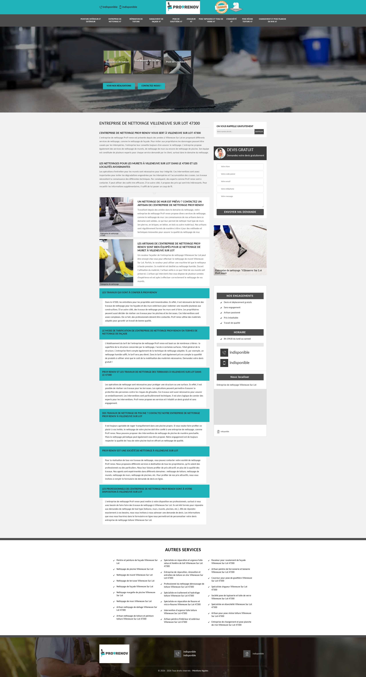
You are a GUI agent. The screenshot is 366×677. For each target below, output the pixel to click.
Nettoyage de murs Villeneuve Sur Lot (134, 601)
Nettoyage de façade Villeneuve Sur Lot (135, 587)
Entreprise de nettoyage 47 (115, 20)
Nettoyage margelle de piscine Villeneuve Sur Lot (136, 594)
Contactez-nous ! (151, 86)
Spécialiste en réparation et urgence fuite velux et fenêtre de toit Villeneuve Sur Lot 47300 (183, 563)
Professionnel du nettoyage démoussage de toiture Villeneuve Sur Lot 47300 (184, 585)
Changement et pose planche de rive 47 (272, 20)
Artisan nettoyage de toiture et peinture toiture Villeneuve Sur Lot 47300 (135, 617)
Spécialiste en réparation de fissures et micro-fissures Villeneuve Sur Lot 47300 (182, 603)
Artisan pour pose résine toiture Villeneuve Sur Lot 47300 (231, 614)
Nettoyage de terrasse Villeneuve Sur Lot (135, 581)
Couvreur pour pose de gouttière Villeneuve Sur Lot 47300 (231, 579)
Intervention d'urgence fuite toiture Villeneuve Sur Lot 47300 (180, 612)
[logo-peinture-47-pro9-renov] (183, 7)
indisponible (110, 7)
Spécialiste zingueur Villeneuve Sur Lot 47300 (229, 588)
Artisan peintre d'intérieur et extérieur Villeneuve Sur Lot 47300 (182, 620)
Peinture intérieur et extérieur (91, 20)
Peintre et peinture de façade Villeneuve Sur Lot (137, 562)
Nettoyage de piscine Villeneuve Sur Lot (135, 569)
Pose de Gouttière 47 (176, 20)
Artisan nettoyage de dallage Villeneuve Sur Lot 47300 (137, 608)
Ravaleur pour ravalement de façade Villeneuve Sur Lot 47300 (228, 562)
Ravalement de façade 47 (156, 20)
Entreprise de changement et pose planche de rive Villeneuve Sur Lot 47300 (231, 623)
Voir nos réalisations (119, 86)
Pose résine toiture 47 (247, 20)
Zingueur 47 (191, 20)
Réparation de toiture (136, 20)
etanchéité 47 (231, 20)
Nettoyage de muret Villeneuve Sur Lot (135, 575)
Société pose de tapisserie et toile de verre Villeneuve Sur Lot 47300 (231, 597)
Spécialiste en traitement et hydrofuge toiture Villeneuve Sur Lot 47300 (182, 594)
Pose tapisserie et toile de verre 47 (211, 20)
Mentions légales (200, 671)
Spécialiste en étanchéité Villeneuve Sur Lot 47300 (231, 606)
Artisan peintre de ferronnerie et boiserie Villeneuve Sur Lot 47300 (230, 570)
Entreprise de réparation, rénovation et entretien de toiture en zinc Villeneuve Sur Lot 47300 (183, 575)
